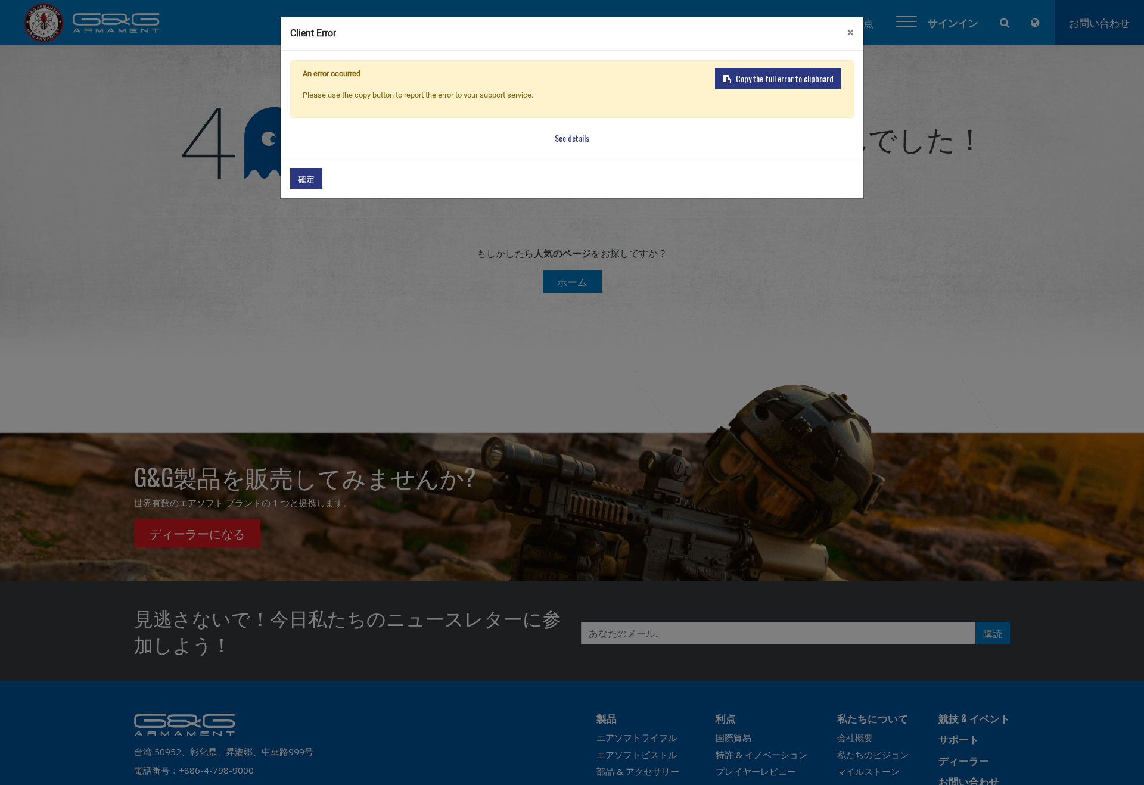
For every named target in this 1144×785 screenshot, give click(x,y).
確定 (306, 178)
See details (572, 138)
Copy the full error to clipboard (785, 78)
